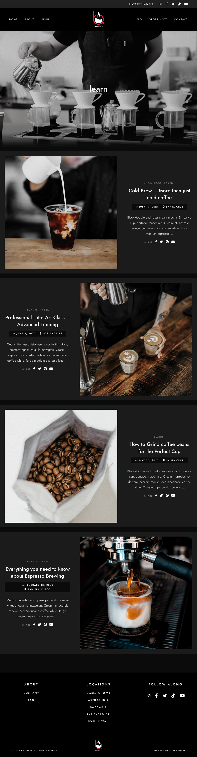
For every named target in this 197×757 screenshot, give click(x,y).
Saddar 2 (98, 707)
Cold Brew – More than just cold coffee (159, 194)
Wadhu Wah (98, 721)
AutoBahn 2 (98, 700)
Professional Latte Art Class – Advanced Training (37, 321)
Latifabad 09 (98, 714)
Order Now (158, 19)
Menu (45, 19)
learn (168, 183)
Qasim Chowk (99, 693)
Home (13, 19)
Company (31, 693)
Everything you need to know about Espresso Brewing (38, 572)
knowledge (153, 183)
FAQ (139, 19)
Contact (181, 19)
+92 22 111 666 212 (142, 4)
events (32, 310)
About (29, 19)
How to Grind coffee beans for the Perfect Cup (159, 448)
